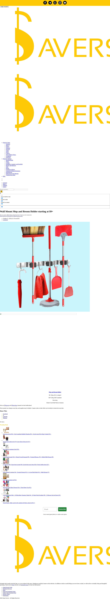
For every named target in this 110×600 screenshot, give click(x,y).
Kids (7, 167)
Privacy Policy (6, 594)
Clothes (8, 162)
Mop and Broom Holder (55, 392)
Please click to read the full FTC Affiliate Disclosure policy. (11, 216)
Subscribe (62, 509)
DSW (7, 152)
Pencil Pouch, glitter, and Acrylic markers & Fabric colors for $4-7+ (19, 502)
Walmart (8, 148)
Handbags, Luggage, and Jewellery (14, 164)
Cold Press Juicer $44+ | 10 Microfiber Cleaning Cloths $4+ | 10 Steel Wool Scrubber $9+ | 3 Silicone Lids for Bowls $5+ (32, 495)
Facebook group (24, 585)
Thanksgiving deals (10, 175)
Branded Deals (9, 160)
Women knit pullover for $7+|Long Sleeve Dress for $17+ (16, 441)
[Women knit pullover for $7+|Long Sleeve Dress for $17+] (6, 440)
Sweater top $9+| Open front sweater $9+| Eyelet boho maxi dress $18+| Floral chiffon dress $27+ (26, 464)
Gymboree (8, 156)
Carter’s (8, 153)
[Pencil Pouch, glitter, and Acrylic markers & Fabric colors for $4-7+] (6, 501)
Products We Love (7, 588)
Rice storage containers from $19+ (11, 449)
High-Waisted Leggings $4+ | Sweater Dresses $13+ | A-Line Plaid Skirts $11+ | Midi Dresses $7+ (26, 472)
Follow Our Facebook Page (9, 592)
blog (13, 585)
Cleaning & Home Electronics (13, 171)
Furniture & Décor (10, 169)
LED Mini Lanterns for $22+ (10, 480)
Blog (4, 176)
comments (5, 220)
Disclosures (5, 595)
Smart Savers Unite (7, 587)
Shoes (7, 161)
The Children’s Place (11, 154)
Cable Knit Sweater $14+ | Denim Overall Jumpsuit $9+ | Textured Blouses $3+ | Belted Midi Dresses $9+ (28, 457)
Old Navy (8, 157)
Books (7, 168)
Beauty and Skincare (11, 165)
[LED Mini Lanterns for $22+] (6, 478)
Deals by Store (6, 142)
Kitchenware (9, 172)
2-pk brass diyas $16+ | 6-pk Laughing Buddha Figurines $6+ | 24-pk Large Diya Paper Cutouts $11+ (27, 434)
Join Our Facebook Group (9, 591)
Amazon (8, 144)
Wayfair (8, 149)
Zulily (7, 150)
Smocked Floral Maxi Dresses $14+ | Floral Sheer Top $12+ (17, 487)
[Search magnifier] (1, 191)
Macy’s (7, 145)
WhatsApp (14, 405)
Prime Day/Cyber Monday (12, 173)
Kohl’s (7, 146)
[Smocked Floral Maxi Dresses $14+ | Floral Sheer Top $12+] (6, 486)
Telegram (6, 405)
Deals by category (7, 158)
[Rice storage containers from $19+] (6, 448)
